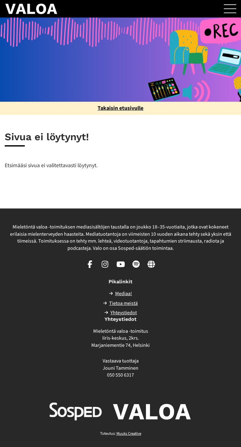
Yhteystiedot (123, 312)
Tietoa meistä (123, 303)
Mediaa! (123, 293)
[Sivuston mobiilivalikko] (230, 8)
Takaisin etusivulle (120, 108)
